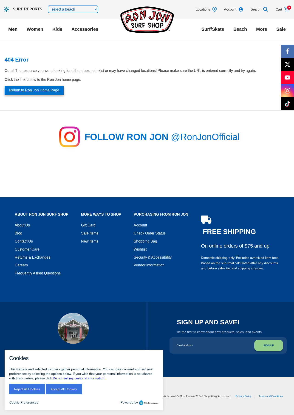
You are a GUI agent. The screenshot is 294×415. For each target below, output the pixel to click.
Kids (57, 29)
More (261, 29)
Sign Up (268, 345)
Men (12, 29)
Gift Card (88, 225)
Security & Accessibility (153, 257)
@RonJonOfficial (205, 137)
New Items (89, 241)
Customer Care (27, 249)
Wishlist (140, 249)
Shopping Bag (145, 241)
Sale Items (89, 233)
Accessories (84, 29)
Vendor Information (149, 265)
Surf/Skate (212, 29)
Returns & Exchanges (32, 257)
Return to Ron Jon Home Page (34, 90)
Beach (240, 29)
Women (35, 29)
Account (140, 225)
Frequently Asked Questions (38, 273)
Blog (18, 233)
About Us (22, 225)
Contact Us (24, 241)
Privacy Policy (243, 396)
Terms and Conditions (271, 396)
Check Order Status (150, 233)
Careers (21, 265)
